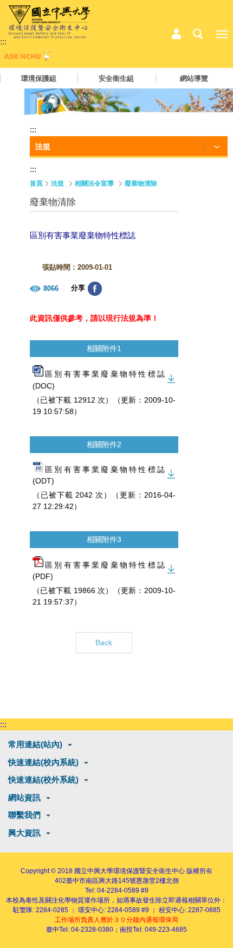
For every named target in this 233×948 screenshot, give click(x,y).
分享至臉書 (95, 289)
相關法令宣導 (94, 183)
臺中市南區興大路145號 (101, 881)
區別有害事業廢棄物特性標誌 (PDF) (99, 571)
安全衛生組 (116, 78)
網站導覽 (194, 78)
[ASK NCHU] (27, 58)
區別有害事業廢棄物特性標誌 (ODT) (99, 475)
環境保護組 (38, 78)
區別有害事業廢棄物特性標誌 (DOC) (99, 380)
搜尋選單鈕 (198, 34)
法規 (57, 183)
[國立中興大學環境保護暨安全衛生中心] (49, 22)
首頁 (36, 183)
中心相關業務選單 (176, 34)
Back (103, 642)
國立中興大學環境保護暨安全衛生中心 (129, 871)
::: (3, 41)
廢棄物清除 (141, 183)
